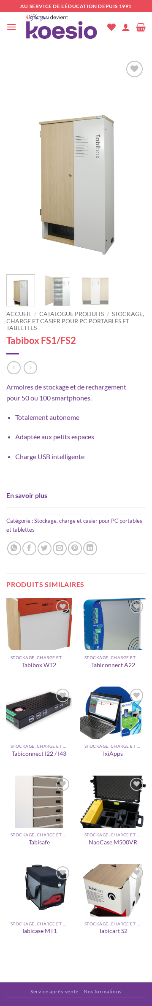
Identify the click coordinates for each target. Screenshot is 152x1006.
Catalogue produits (71, 314)
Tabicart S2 (113, 931)
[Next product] (13, 367)
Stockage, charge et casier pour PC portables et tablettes (75, 321)
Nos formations (103, 991)
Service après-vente (54, 991)
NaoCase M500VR (113, 842)
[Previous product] (30, 367)
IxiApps (113, 753)
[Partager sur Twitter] (45, 548)
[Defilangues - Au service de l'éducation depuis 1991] (62, 27)
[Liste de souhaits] (111, 27)
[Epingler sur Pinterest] (75, 548)
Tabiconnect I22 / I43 (39, 753)
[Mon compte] (126, 27)
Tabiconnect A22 (113, 665)
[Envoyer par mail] (60, 548)
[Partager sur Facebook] (29, 548)
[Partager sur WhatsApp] (14, 548)
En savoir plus (26, 495)
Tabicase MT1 (39, 931)
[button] (11, 26)
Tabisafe (39, 842)
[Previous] (19, 163)
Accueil (18, 314)
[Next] (132, 163)
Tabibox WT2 (39, 665)
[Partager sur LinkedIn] (90, 548)
